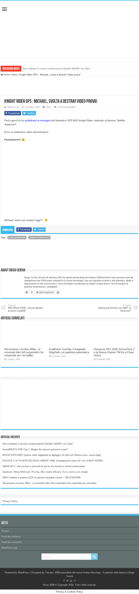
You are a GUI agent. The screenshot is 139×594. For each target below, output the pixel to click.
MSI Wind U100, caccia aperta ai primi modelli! (25, 308)
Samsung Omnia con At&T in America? (114, 308)
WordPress (23, 572)
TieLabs (49, 572)
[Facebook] (64, 580)
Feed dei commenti (11, 542)
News (14, 74)
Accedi (5, 531)
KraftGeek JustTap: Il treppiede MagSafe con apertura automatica (69, 351)
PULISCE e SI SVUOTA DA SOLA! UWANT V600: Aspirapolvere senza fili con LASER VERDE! (53, 460)
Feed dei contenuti (11, 536)
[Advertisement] (30, 404)
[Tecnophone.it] (69, 20)
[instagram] (74, 580)
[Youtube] (71, 580)
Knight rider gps (39, 237)
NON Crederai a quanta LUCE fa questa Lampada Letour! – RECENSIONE (42, 477)
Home (6, 74)
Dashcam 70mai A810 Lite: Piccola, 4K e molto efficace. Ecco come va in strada (45, 472)
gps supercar (17, 237)
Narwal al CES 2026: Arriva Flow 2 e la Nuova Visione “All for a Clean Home (114, 352)
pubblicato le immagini (37, 120)
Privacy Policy (10, 501)
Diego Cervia (13, 107)
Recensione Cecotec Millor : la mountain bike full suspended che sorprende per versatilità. (24, 352)
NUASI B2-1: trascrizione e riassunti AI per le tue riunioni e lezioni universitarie (44, 466)
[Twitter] (67, 580)
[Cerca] (94, 557)
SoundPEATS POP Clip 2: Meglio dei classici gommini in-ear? (35, 449)
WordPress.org (9, 547)
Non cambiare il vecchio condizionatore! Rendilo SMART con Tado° (56, 68)
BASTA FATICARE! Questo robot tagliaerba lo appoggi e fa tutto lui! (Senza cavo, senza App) (52, 455)
